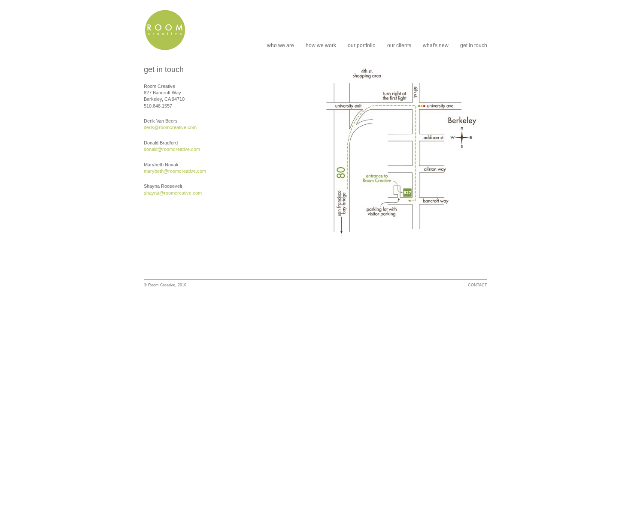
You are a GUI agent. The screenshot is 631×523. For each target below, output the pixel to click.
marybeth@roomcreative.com (175, 171)
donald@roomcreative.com (172, 149)
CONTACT (477, 285)
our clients (399, 45)
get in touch (473, 45)
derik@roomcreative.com (170, 127)
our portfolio (362, 45)
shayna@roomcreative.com (173, 192)
